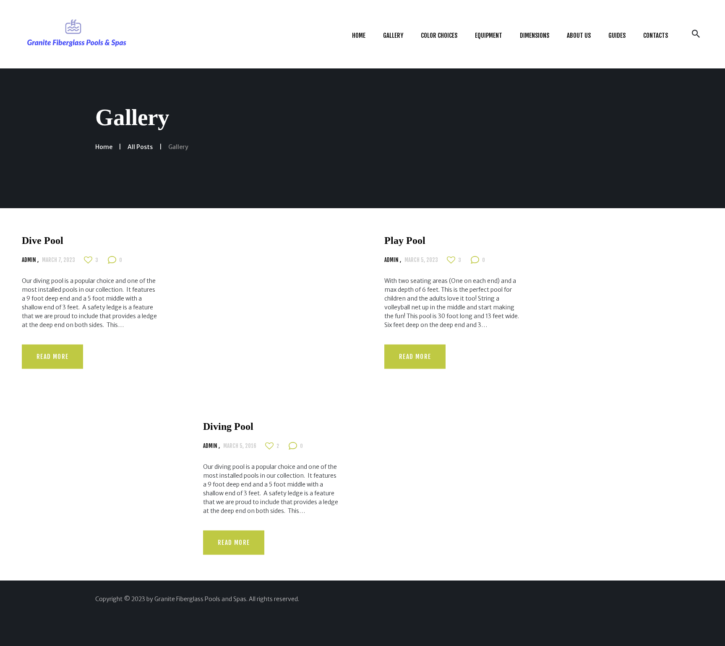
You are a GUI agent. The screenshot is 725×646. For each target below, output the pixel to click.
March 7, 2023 (58, 259)
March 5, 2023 (421, 259)
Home (103, 147)
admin (29, 259)
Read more (53, 356)
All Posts (140, 147)
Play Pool (404, 240)
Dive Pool (42, 240)
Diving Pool (228, 426)
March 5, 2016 (239, 445)
